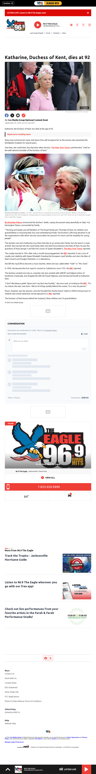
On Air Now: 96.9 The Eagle (48, 464)
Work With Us (11, 678)
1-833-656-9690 (49, 487)
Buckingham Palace (13, 222)
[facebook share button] (7, 115)
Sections (6, 3)
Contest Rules (11, 683)
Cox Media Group (15, 737)
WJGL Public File (11, 692)
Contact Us (9, 674)
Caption (84, 108)
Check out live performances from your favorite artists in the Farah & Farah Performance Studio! (31, 612)
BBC (65, 253)
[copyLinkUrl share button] (23, 115)
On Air (48, 33)
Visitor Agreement (73, 737)
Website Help (10, 723)
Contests (56, 33)
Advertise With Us (12, 712)
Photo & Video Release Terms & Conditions (23, 701)
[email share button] (18, 115)
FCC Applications (12, 697)
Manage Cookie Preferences (14, 742)
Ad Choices (38, 739)
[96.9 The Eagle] (48, 3)
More (64, 33)
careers (54, 739)
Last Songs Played (36, 33)
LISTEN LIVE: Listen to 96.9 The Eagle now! (26, 13)
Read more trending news (19, 134)
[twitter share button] (12, 115)
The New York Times (60, 147)
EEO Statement (11, 687)
